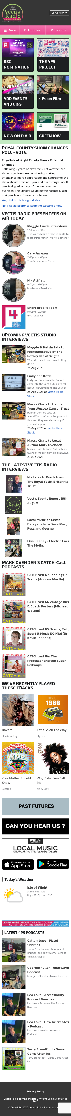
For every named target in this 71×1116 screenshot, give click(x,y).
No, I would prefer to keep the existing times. (32, 205)
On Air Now (58, 12)
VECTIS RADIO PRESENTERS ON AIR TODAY (34, 215)
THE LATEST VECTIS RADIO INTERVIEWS (29, 467)
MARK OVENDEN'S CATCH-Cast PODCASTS (34, 564)
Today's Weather (19, 879)
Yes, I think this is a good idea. (21, 200)
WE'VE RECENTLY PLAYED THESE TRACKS (28, 685)
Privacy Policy (35, 1091)
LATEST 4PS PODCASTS (24, 932)
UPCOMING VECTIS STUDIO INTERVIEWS (29, 337)
